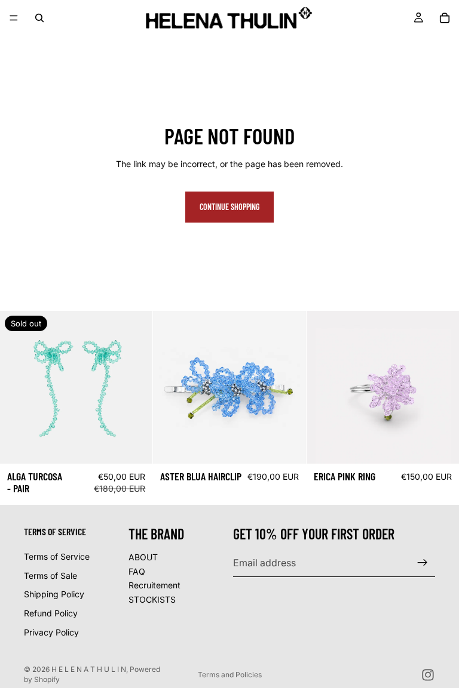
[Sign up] (422, 562)
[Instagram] (428, 675)
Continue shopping (229, 207)
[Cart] (445, 18)
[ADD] (287, 445)
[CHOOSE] (440, 445)
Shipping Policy (54, 594)
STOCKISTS (152, 599)
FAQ (136, 571)
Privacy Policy (51, 632)
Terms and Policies (230, 674)
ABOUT (143, 557)
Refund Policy (51, 613)
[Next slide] (134, 387)
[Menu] (13, 18)
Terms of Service (57, 556)
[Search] (39, 18)
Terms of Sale (50, 575)
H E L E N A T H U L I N (88, 669)
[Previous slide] (18, 387)
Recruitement (154, 585)
